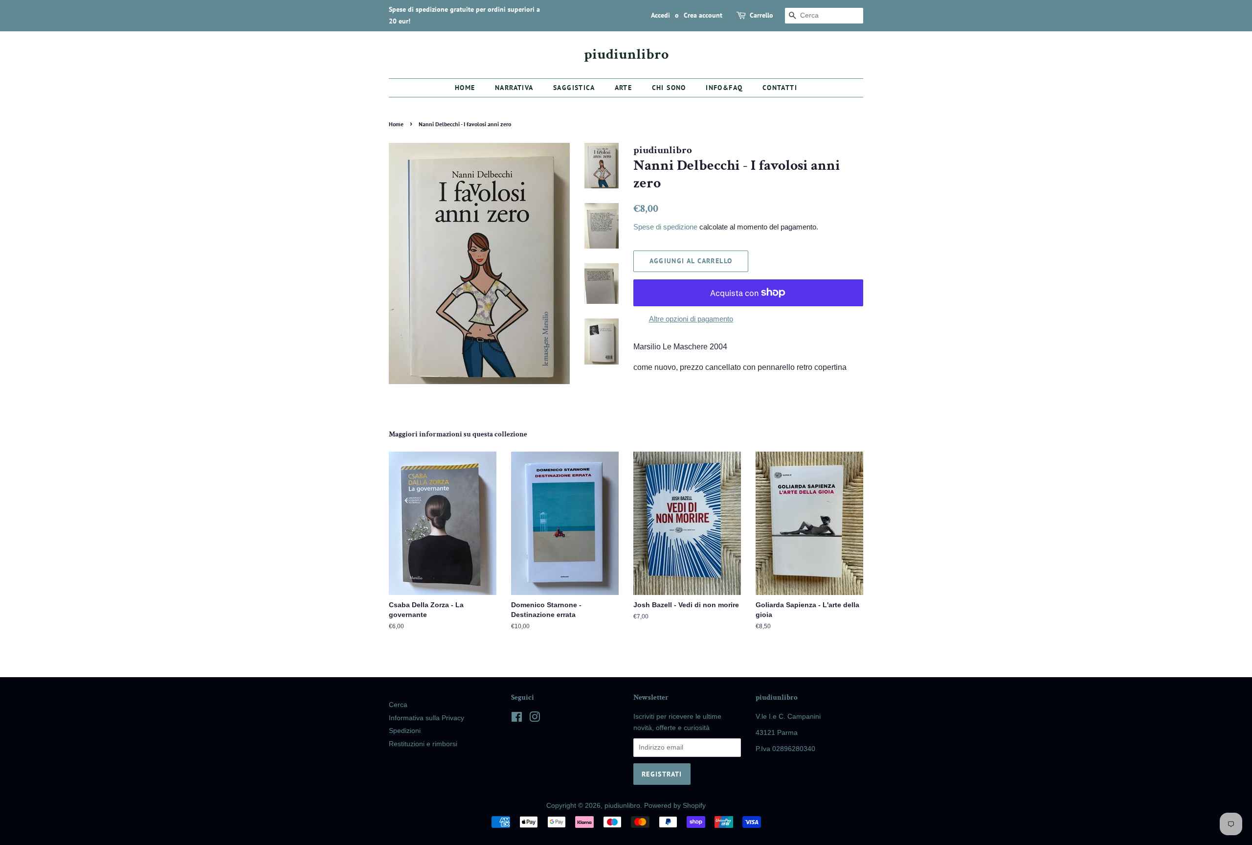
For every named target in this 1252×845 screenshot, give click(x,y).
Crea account (703, 15)
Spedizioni (405, 730)
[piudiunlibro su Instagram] (534, 719)
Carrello (761, 15)
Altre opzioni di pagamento (691, 319)
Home (465, 87)
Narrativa (514, 87)
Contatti (779, 87)
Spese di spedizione (665, 227)
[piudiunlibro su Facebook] (516, 719)
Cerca (398, 704)
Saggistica (574, 87)
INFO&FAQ (724, 87)
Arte (623, 87)
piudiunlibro (626, 55)
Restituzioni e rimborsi (423, 744)
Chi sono (669, 87)
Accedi (660, 15)
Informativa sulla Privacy (426, 718)
